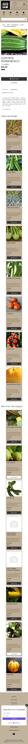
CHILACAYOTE (11, 462)
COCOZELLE (10, 498)
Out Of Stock (14, 477)
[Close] (26, 705)
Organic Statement (14, 730)
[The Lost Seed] (14, 4)
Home (3, 24)
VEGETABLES (14, 24)
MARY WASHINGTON (13, 137)
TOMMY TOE (10, 349)
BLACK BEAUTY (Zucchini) (14, 427)
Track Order (14, 703)
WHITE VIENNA (11, 243)
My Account (14, 699)
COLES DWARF (11, 172)
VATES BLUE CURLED (13, 207)
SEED (8, 24)
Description (5, 89)
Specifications (14, 89)
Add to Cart (14, 79)
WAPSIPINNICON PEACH (14, 384)
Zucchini (22, 24)
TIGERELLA (10, 313)
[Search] (25, 19)
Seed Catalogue (14, 727)
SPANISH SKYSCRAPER (13, 278)
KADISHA (9, 639)
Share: (3, 64)
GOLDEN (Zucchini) (12, 604)
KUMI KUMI (10, 674)
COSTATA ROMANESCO (10, 26)
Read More (9, 146)
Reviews (4, 92)
